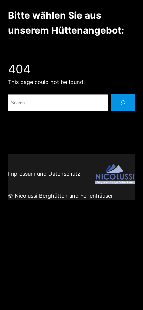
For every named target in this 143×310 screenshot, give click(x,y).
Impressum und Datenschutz (44, 173)
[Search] (123, 102)
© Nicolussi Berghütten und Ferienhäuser (60, 195)
